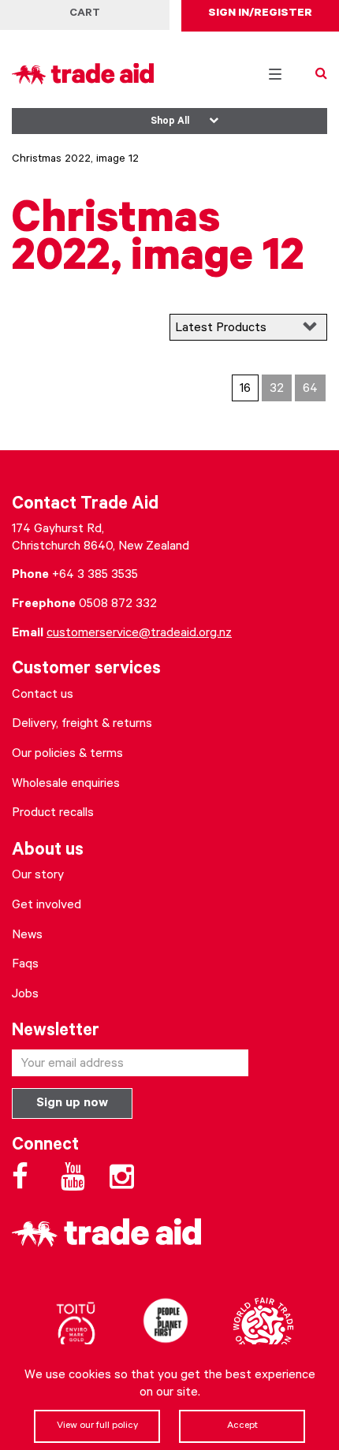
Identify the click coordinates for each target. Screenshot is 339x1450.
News (27, 936)
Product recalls (53, 814)
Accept (242, 1426)
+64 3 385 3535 (95, 575)
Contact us (42, 695)
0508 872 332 (118, 605)
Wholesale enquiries (66, 784)
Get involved (46, 906)
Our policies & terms (67, 754)
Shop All (170, 122)
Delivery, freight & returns (82, 725)
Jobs (25, 995)
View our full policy (97, 1426)
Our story (38, 876)
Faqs (25, 965)
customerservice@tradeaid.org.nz (139, 634)
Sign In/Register (260, 14)
